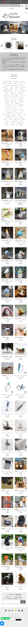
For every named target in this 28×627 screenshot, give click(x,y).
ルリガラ (22, 121)
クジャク (7, 94)
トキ (12, 106)
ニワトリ (16, 108)
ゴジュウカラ (15, 96)
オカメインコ (5, 87)
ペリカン (5, 119)
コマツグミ (6, 97)
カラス (16, 88)
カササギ (17, 87)
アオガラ (23, 81)
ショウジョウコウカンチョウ (10, 101)
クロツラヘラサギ (14, 94)
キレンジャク (13, 92)
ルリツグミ (6, 123)
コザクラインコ (7, 96)
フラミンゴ (16, 117)
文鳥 (22, 117)
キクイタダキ (23, 90)
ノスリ (21, 108)
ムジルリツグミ (14, 121)
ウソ (25, 83)
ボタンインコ (17, 119)
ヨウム (13, 124)
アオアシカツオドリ (8, 81)
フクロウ (14, 115)
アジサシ (10, 83)
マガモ (23, 119)
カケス (11, 87)
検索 (27, 8)
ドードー (20, 106)
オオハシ (22, 85)
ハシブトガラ (21, 110)
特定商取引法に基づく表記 (14, 617)
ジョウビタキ (21, 101)
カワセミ (22, 88)
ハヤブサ (19, 114)
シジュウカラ (13, 99)
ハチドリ (16, 112)
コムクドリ (13, 97)
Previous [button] (2, 46)
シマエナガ (20, 99)
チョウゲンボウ (20, 105)
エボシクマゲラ (14, 85)
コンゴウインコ (20, 97)
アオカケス (16, 81)
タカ (14, 105)
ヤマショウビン (20, 123)
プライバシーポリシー (14, 614)
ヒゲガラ (8, 115)
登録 (23, 602)
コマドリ (22, 96)
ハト (21, 112)
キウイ (16, 90)
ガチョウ (6, 88)
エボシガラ (6, 85)
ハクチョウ (6, 110)
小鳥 (21, 124)
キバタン (6, 92)
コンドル (7, 99)
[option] (8, 45)
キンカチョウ (21, 92)
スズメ (7, 103)
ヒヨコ (24, 114)
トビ (15, 106)
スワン (12, 103)
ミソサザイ (6, 121)
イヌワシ (20, 83)
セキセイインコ (18, 103)
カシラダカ (23, 87)
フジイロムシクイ (9, 117)
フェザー (20, 115)
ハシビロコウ (13, 110)
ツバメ (7, 106)
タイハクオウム (7, 105)
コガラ (21, 94)
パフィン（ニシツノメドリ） (9, 114)
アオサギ (4, 83)
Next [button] (26, 46)
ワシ (17, 124)
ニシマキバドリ (8, 108)
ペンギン (11, 119)
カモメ (11, 88)
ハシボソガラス (9, 112)
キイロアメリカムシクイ (8, 90)
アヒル (15, 83)
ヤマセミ (8, 124)
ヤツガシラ (13, 123)
